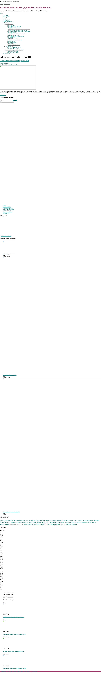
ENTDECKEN (6, 16)
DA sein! (5, 17)
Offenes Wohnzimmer (75, 522)
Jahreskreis (96, 520)
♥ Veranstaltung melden (8, 208)
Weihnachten (68, 524)
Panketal (86, 522)
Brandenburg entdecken (13, 64)
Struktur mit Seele (7, 254)
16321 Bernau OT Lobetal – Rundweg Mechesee (19, 29)
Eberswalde (48, 520)
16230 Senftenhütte (12, 42)
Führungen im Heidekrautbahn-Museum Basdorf (14, 634)
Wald (44, 524)
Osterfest (82, 522)
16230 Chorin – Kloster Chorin (15, 40)
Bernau (34, 520)
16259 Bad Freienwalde (13, 48)
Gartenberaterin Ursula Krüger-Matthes (11, 512)
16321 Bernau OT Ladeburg (14, 26)
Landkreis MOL (9, 46)
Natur (27, 522)
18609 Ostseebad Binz (13, 51)
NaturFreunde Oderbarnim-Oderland (48, 522)
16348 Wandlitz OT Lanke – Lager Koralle (17, 30)
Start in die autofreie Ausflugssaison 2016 (14, 61)
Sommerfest (21, 524)
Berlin (30, 520)
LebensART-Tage (14, 522)
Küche (10, 522)
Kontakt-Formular (7, 210)
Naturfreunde (32, 522)
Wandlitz (58, 524)
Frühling (55, 520)
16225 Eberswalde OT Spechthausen (16, 34)
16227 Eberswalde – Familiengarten (16, 36)
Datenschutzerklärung (7, 211)
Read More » (3, 95)
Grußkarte (85, 520)
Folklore (51, 520)
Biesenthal (40, 520)
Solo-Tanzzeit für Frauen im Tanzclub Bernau (13, 617)
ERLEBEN (5, 15)
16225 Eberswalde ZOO (13, 35)
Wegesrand (63, 524)
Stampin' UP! (32, 524)
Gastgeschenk (65, 520)
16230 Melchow (11, 37)
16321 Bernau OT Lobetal (14, 27)
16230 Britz (10, 43)
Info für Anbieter (6, 53)
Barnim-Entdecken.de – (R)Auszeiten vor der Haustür (25, 7)
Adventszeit (2, 520)
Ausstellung (8, 520)
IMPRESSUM (6, 213)
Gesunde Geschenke (78, 520)
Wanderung (51, 524)
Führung (59, 520)
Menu (1, 13)
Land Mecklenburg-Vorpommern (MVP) (14, 50)
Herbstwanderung (90, 520)
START (4, 205)
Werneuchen (74, 524)
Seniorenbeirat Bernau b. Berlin (9, 375)
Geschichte (71, 520)
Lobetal (23, 522)
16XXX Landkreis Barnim (14, 45)
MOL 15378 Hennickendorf (14, 47)
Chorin (44, 520)
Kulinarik (3, 522)
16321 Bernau (11, 25)
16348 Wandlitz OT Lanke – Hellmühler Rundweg (19, 31)
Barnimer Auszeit (24, 520)
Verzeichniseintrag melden (8, 209)
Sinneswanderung (4, 524)
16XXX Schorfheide (12, 38)
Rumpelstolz (94, 522)
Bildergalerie (5, 22)
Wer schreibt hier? (7, 207)
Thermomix (39, 524)
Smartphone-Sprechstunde (14, 524)
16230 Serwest (11, 41)
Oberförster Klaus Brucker (65, 522)
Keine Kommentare (4, 63)
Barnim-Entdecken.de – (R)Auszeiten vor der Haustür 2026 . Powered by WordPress (18, 671)
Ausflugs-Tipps (3, 64)
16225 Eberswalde (12, 32)
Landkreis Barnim (9, 24)
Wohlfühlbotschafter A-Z (8, 21)
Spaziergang (26, 524)
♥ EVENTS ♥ (6, 20)
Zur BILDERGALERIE (6, 236)
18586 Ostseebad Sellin (13, 52)
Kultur (7, 522)
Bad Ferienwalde (16, 520)
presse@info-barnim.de (5, 4)
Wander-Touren (6, 19)
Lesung (19, 522)
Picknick (90, 522)
